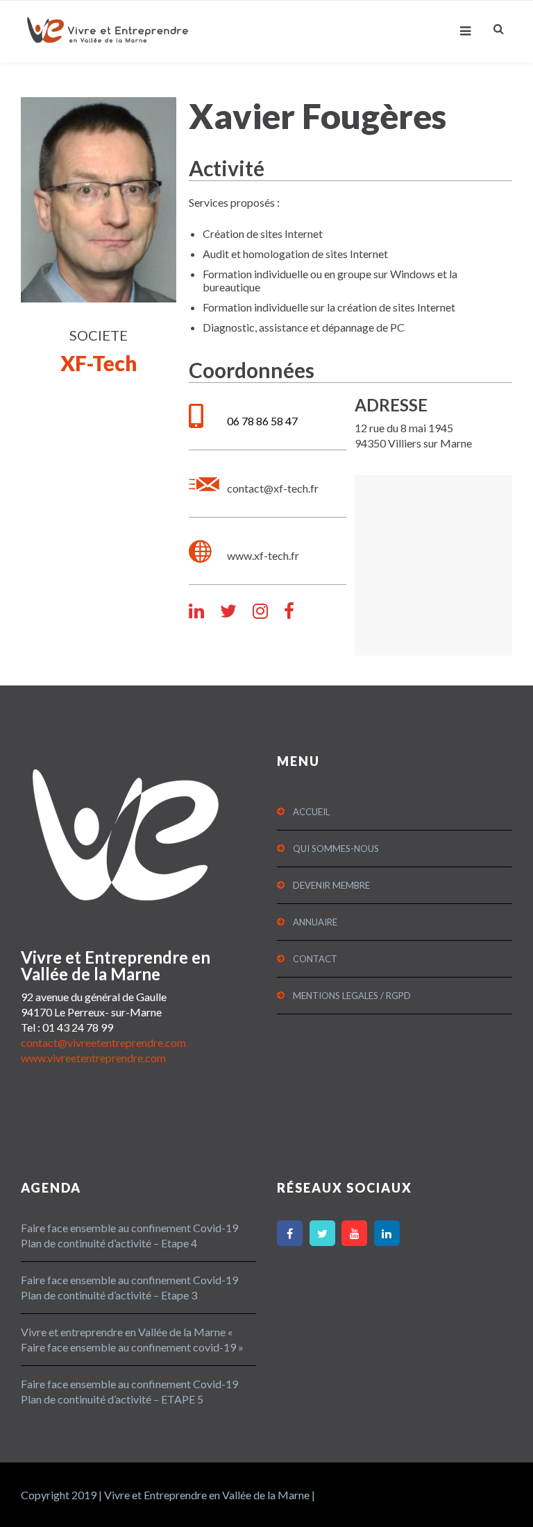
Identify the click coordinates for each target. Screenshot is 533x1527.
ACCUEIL (311, 811)
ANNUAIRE (315, 922)
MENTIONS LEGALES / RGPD (352, 995)
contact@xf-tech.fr (273, 488)
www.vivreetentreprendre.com (93, 1057)
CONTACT (315, 958)
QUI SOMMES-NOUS (336, 848)
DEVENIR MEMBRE (331, 885)
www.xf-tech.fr (263, 555)
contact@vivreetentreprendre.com (103, 1042)
